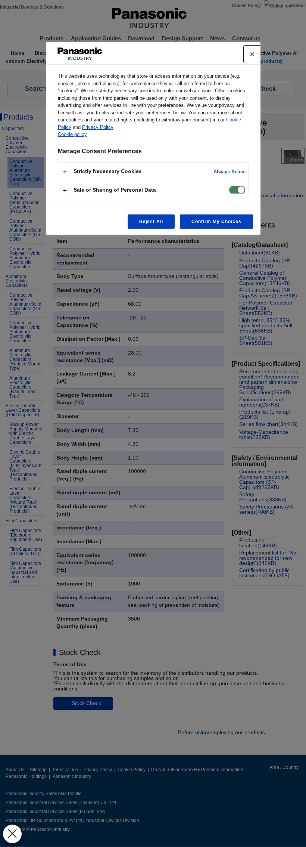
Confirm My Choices (216, 221)
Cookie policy (72, 134)
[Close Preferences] (12, 834)
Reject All (151, 221)
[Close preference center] (252, 54)
